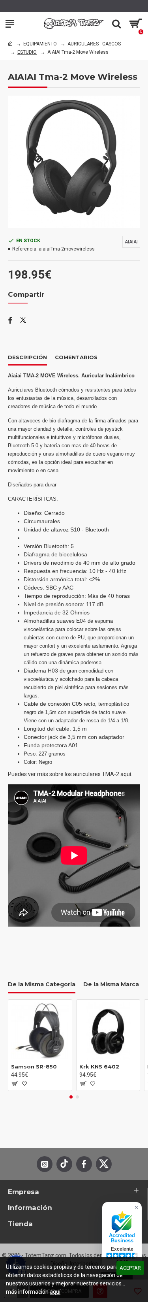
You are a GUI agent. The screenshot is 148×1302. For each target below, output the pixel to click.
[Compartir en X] (23, 320)
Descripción (27, 357)
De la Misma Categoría (41, 984)
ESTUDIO (27, 52)
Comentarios (76, 357)
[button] (71, 1097)
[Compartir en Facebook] (10, 320)
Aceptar (130, 1268)
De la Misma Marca (111, 984)
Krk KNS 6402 (99, 1066)
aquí (55, 1292)
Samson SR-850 (34, 1066)
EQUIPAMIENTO (40, 44)
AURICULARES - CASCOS (94, 44)
